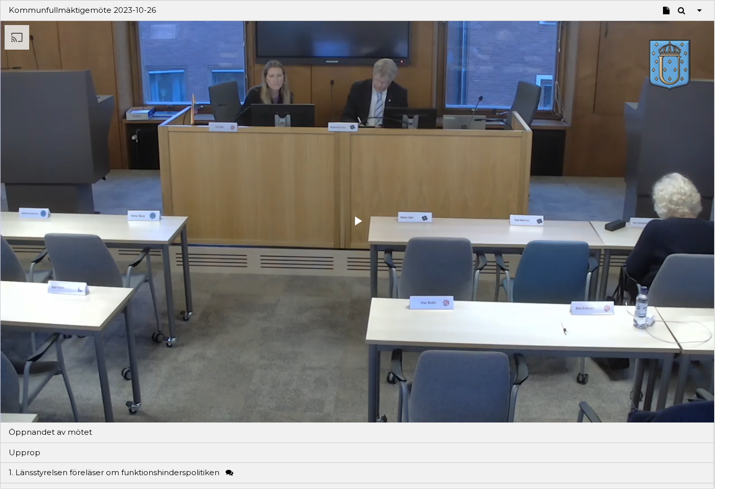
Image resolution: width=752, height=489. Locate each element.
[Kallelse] (666, 9)
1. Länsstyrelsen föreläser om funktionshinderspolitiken (115, 472)
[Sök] (681, 9)
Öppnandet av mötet (50, 432)
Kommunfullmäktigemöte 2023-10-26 (82, 10)
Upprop (24, 452)
